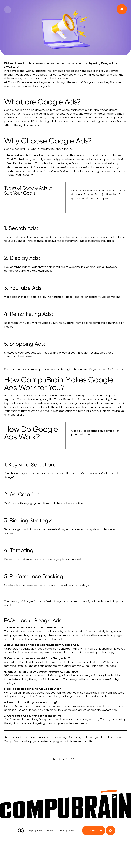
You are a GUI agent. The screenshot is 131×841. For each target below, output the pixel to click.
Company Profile (34, 831)
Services (51, 831)
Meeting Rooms (67, 831)
